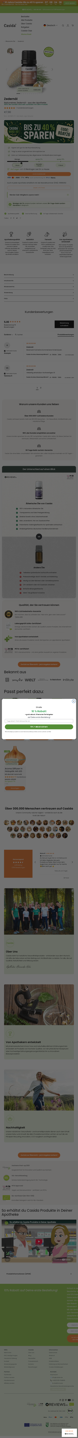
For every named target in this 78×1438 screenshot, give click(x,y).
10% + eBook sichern (39, 727)
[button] (69, 1433)
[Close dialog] (73, 701)
